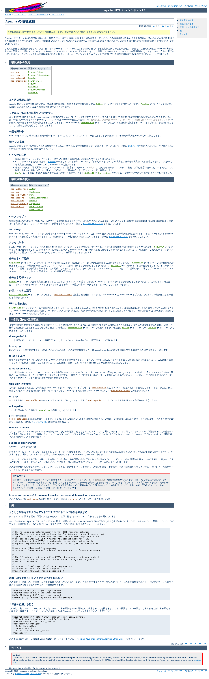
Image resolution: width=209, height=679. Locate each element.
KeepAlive (44, 410)
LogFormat (34, 203)
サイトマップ (201, 6)
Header (33, 201)
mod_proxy (32, 499)
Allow (32, 189)
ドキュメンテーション (38, 14)
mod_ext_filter (19, 195)
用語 (191, 6)
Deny (31, 195)
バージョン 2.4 (57, 14)
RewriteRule (35, 81)
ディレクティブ (175, 6)
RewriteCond (104, 173)
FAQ (186, 6)
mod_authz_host (19, 189)
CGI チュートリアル (93, 223)
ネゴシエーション (39, 421)
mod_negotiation (120, 390)
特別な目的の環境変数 (190, 27)
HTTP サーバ (20, 14)
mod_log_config (19, 203)
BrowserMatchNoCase (39, 75)
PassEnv (32, 78)
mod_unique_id (18, 81)
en (154, 26)
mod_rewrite (17, 75)
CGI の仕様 (133, 146)
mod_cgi (15, 192)
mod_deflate (99, 388)
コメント (184, 34)
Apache (8, 14)
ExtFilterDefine (38, 198)
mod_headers (17, 198)
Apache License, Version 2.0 (28, 673)
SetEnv (31, 84)
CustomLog (34, 192)
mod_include (17, 201)
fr (158, 26)
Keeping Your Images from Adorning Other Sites (100, 639)
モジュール (161, 6)
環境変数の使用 (187, 24)
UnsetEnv (33, 93)
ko (168, 26)
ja (163, 26)
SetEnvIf (33, 87)
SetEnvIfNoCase (36, 90)
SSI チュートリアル (118, 236)
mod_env (15, 72)
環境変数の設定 (187, 20)
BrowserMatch (35, 72)
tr (172, 26)
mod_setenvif (18, 78)
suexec (52, 161)
